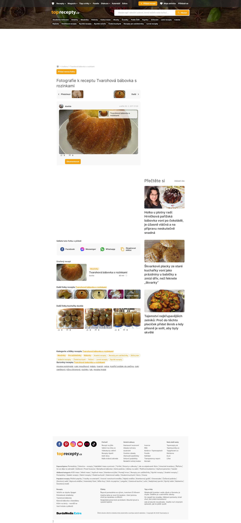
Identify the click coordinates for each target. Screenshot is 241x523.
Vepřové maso (97, 472)
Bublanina (179, 481)
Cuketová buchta (135, 481)
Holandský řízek (90, 481)
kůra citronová (73, 369)
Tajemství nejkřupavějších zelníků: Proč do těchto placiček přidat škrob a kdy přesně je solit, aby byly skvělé (164, 324)
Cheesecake (156, 479)
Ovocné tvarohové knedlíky (111, 479)
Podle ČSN (135, 20)
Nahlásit (147, 456)
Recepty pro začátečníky (134, 24)
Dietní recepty (85, 475)
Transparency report (152, 458)
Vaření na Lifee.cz (109, 448)
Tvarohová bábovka (64, 498)
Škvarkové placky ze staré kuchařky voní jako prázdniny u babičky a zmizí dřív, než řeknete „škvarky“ (163, 274)
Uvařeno (64, 67)
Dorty (138, 475)
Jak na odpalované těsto (148, 466)
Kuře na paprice (113, 481)
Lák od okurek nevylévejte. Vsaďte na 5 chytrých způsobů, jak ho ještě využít (163, 503)
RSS (145, 448)
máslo (93, 366)
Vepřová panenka (163, 469)
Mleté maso (85, 472)
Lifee (169, 458)
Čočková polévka (169, 479)
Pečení (91, 359)
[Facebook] (59, 444)
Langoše (123, 481)
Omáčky (74, 20)
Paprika (145, 20)
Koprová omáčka (76, 481)
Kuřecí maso (106, 20)
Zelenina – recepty (85, 466)
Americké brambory (166, 466)
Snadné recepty (100, 355)
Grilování (154, 20)
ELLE (168, 456)
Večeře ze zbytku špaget (66, 492)
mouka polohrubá (64, 366)
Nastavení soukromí (131, 445)
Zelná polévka (119, 469)
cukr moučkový (81, 366)
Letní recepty (166, 20)
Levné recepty (152, 24)
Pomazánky (72, 466)
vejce (106, 366)
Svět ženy (105, 456)
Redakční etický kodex (132, 461)
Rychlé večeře (100, 24)
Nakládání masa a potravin (104, 466)
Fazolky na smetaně (91, 479)
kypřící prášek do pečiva (122, 366)
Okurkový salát (62, 481)
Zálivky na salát (132, 469)
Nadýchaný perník (156, 481)
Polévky (94, 20)
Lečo (145, 481)
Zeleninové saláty (113, 475)
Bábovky (87, 355)
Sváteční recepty (64, 359)
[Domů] (57, 66)
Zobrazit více (179, 181)
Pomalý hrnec (124, 472)
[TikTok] (94, 444)
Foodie (147, 453)
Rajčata (56, 24)
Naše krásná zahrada (110, 458)
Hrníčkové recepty (69, 24)
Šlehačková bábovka (104, 469)
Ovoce (144, 475)
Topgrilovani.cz (172, 451)
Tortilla (118, 466)
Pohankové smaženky (64, 495)
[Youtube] (80, 444)
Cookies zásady (129, 453)
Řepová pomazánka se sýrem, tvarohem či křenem (120, 492)
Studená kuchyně (128, 475)
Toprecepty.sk (172, 445)
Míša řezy (101, 481)
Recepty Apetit (107, 453)
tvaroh (100, 366)
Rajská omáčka (129, 479)
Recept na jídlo (107, 445)
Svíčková (79, 469)
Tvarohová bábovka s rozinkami (82, 67)
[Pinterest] (66, 444)
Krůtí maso (75, 472)
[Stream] (87, 444)
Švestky (125, 20)
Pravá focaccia (89, 469)
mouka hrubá (100, 369)
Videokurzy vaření (109, 451)
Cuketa (177, 20)
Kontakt (147, 461)
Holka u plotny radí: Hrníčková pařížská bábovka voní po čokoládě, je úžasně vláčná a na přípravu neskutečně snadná (163, 223)
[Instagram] (73, 444)
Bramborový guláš (143, 479)
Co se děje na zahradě (65, 469)
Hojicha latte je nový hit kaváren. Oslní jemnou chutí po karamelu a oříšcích (118, 496)
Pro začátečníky (74, 355)
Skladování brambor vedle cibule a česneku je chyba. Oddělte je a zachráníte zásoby (162, 493)
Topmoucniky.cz (173, 448)
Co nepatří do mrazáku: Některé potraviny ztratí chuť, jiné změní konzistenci (163, 498)
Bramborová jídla (110, 472)
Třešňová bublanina (147, 469)
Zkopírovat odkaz (131, 249)
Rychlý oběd (169, 481)
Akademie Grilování (61, 20)
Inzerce (147, 445)
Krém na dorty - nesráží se (66, 503)
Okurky (116, 20)
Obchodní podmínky (131, 456)
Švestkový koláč (62, 484)
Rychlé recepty (85, 24)
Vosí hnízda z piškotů (64, 506)
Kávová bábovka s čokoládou (67, 501)
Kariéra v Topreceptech (153, 451)
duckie (68, 106)
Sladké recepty (72, 475)
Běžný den (135, 355)
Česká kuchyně (114, 24)
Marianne (170, 453)
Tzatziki (174, 469)
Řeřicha (179, 466)
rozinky (84, 369)
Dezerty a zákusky (130, 466)
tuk (91, 369)
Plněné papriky (76, 479)
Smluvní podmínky (130, 458)
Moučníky (85, 20)
